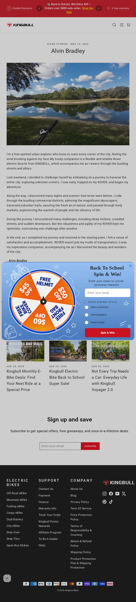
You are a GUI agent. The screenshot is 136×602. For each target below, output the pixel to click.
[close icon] (130, 266)
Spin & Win (108, 332)
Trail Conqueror (99, 314)
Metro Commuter (99, 307)
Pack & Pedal (97, 322)
